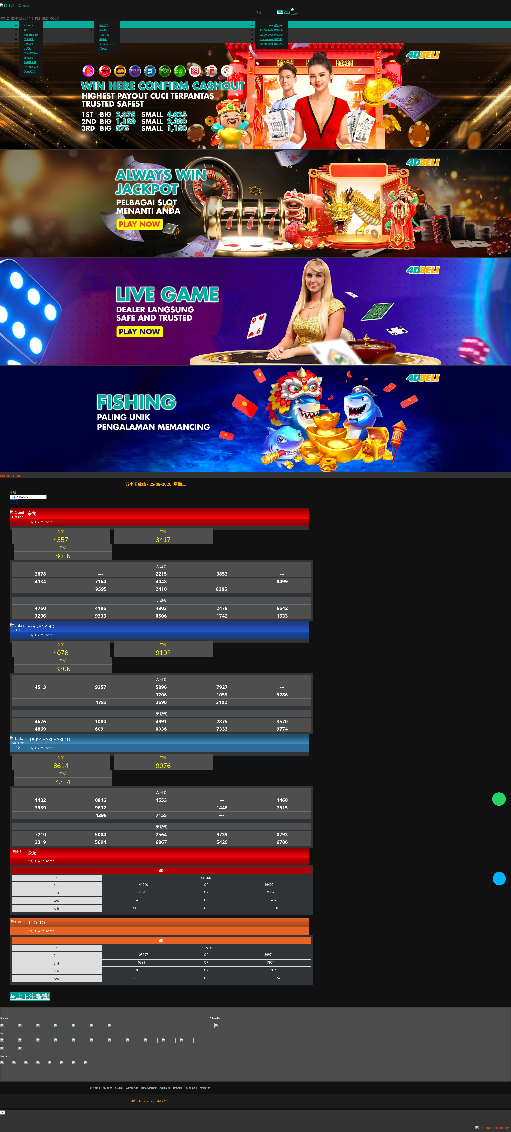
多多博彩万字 (31, 53)
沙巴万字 (29, 57)
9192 (163, 653)
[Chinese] (268, 13)
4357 (60, 540)
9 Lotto (28, 25)
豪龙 (26, 30)
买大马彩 (104, 34)
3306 (62, 669)
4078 (60, 653)
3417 (163, 540)
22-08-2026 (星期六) (271, 34)
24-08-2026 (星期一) (271, 25)
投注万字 (104, 25)
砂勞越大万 (30, 62)
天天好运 (29, 39)
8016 (62, 556)
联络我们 (178, 1088)
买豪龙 (103, 48)
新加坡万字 (30, 71)
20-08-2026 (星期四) (271, 44)
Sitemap (191, 1088)
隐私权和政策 (149, 1088)
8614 (60, 766)
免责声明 (205, 1088)
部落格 (119, 1088)
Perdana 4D (31, 34)
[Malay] (271, 13)
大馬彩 (27, 48)
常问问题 (165, 1088)
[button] (6, 476)
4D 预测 (107, 1088)
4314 (62, 782)
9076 (163, 766)
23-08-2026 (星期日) (271, 30)
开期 (13, 492)
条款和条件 (132, 1088)
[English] (264, 13)
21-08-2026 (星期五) (271, 39)
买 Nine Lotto (107, 44)
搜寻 (13, 501)
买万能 (103, 30)
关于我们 (94, 1088)
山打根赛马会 (31, 67)
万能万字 (29, 44)
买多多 (103, 39)
